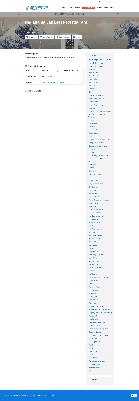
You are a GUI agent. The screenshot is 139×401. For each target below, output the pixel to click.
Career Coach (93, 123)
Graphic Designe (94, 213)
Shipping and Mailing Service (98, 329)
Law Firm (91, 248)
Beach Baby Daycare (96, 98)
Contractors (92, 152)
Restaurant (32, 37)
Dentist (91, 168)
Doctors (91, 177)
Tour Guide (92, 358)
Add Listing (109, 7)
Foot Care (92, 206)
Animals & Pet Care (95, 63)
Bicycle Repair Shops (96, 105)
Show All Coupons (88, 7)
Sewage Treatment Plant (97, 322)
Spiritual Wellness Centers (98, 335)
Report (77, 37)
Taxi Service (92, 345)
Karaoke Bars (93, 242)
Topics (90, 354)
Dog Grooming (93, 180)
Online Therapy (94, 280)
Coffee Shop (93, 136)
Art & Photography (95, 66)
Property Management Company (100, 313)
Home (64, 7)
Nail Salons (92, 274)
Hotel (90, 226)
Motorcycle (92, 271)
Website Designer (95, 367)
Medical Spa (93, 264)
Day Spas (92, 164)
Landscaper (92, 245)
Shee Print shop (94, 325)
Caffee (91, 120)
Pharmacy (92, 293)
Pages (99, 7)
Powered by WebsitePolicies (9, 398)
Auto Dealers (93, 73)
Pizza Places (93, 300)
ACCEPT (134, 395)
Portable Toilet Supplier (96, 306)
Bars (90, 92)
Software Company (95, 332)
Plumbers (92, 303)
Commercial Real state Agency (99, 139)
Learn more (51, 395)
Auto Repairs (93, 82)
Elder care (92, 190)
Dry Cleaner (92, 187)
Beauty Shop (93, 102)
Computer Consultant (96, 143)
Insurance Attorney (95, 235)
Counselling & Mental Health (98, 156)
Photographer (93, 296)
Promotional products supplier (99, 309)
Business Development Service (99, 111)
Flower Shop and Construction (99, 200)
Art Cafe (91, 69)
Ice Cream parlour (95, 229)
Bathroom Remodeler (96, 95)
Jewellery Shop (94, 238)
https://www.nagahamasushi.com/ (54, 82)
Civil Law (91, 127)
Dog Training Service (96, 184)
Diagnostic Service (95, 174)
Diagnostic (92, 171)
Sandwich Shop (94, 319)
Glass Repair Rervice (96, 209)
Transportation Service (96, 361)
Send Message (64, 37)
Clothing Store (93, 133)
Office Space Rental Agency (98, 277)
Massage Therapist (95, 261)
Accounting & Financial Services (100, 60)
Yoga (90, 371)
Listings (70, 7)
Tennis (90, 348)
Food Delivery (93, 203)
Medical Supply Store (96, 267)
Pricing (77, 7)
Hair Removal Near (95, 219)
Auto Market (93, 79)
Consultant (92, 149)
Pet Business (93, 290)
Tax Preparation (94, 342)
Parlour (91, 284)
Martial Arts (92, 258)
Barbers (91, 89)
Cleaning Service (94, 130)
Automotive (92, 85)
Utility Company (94, 364)
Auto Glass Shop (94, 76)
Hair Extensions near (96, 216)
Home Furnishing (94, 222)
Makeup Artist (93, 251)
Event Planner (93, 197)
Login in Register (106, 2)
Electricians (92, 193)
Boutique (91, 108)
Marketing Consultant (96, 255)
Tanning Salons (94, 338)
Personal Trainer (94, 287)
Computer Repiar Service (97, 146)
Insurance (92, 232)
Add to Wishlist (47, 37)
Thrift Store (92, 351)
